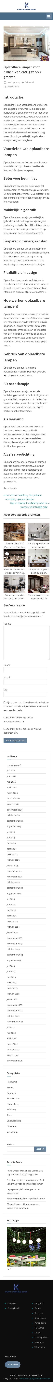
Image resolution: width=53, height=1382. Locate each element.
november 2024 (14, 876)
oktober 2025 (13, 815)
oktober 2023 (13, 949)
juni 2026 (11, 776)
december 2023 (14, 938)
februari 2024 (13, 927)
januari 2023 (12, 999)
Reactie (8, 623)
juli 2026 (11, 770)
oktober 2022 (13, 1016)
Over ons (11, 1303)
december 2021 (14, 1060)
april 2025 (11, 849)
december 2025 (14, 810)
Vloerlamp (12, 1126)
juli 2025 (11, 832)
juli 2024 (11, 899)
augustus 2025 (14, 826)
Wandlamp (12, 1132)
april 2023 (11, 982)
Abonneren (13, 1364)
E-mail (8, 677)
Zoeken (10, 1144)
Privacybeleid (13, 1308)
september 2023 (15, 955)
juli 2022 (11, 1027)
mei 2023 (11, 977)
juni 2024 (11, 904)
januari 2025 (12, 865)
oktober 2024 (13, 882)
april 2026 (11, 787)
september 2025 (15, 821)
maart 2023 (12, 988)
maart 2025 (12, 854)
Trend (9, 1115)
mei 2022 (11, 1033)
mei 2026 (11, 782)
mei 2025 (11, 843)
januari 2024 (12, 932)
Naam (7, 665)
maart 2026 (12, 793)
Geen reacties (13, 86)
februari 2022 (13, 1049)
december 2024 (14, 871)
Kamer (10, 1087)
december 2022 (14, 1005)
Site (5, 690)
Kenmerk (11, 1093)
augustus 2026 (14, 765)
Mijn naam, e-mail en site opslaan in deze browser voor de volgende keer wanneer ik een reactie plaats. (26, 706)
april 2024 (11, 916)
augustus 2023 (14, 960)
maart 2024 (12, 921)
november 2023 (14, 943)
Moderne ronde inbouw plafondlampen (26, 1198)
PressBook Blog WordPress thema (35, 1379)
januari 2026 (13, 804)
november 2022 (14, 1010)
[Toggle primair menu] (49, 16)
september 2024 (15, 888)
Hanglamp (12, 488)
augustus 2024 (14, 893)
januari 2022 (12, 1055)
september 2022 (15, 1021)
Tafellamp (11, 1109)
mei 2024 (11, 910)
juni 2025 (11, 837)
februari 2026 (13, 798)
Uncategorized (14, 1121)
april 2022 (11, 1038)
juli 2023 (11, 966)
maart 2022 (12, 1044)
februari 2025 (13, 860)
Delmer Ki (29, 82)
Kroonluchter (13, 1098)
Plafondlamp (13, 1104)
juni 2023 (11, 971)
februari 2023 (13, 994)
